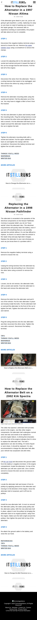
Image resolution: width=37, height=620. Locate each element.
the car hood (7, 462)
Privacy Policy (22, 609)
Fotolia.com (20, 424)
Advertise (15, 607)
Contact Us (21, 607)
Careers (28, 607)
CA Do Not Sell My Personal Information (18, 610)
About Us (8, 607)
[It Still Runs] (18, 2)
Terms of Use (13, 609)
